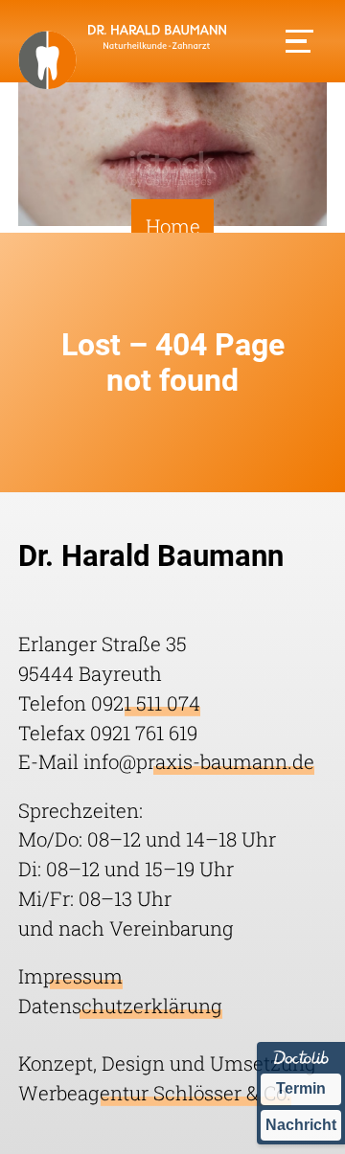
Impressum (70, 975)
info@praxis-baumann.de (198, 761)
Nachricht (300, 1125)
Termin (301, 1088)
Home (173, 226)
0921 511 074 (145, 703)
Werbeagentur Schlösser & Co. (154, 1092)
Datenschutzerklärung (120, 1005)
